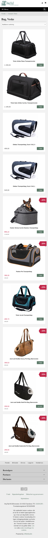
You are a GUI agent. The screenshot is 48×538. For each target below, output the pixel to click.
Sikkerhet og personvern (34, 494)
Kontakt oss (39, 463)
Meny (6, 9)
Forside (3, 13)
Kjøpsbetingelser (18, 494)
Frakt (8, 494)
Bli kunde (15, 463)
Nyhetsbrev (25, 498)
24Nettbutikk (28, 534)
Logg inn (30, 463)
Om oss (23, 463)
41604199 (39, 504)
